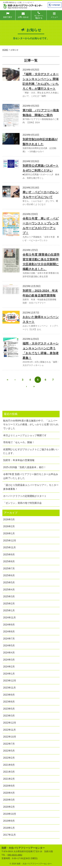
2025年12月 (9, 540)
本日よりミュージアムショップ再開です (24, 435)
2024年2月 (9, 666)
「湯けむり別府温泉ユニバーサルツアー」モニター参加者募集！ (31, 487)
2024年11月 (9, 617)
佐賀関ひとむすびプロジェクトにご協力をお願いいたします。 (31, 451)
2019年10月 (9, 814)
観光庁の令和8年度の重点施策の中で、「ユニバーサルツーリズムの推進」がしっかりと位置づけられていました (31, 424)
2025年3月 (9, 596)
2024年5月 (9, 645)
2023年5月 (9, 708)
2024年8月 (9, 631)
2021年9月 (9, 765)
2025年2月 (9, 603)
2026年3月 (9, 519)
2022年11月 (9, 730)
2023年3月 (9, 715)
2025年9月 (9, 554)
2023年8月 (9, 701)
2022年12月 (9, 722)
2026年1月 (9, 533)
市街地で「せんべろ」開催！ (18, 442)
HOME (5, 50)
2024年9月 (9, 624)
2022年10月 (9, 736)
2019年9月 (9, 821)
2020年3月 (9, 799)
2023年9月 (9, 694)
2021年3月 (9, 771)
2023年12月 (9, 680)
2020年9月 (9, 785)
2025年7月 (9, 568)
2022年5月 (9, 750)
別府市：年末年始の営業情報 (18, 460)
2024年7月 (9, 638)
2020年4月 (9, 793)
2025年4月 (9, 589)
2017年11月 (9, 835)
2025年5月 (9, 582)
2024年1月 (9, 673)
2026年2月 (9, 526)
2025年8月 (9, 561)
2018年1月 (9, 828)
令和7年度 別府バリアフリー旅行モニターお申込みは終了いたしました (30, 476)
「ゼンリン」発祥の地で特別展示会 (22, 503)
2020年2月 (9, 807)
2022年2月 (9, 757)
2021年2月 (9, 779)
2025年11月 (9, 547)
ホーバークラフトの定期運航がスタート (24, 496)
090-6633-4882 (15, 855)
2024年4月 (9, 652)
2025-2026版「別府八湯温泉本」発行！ (24, 467)
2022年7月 (9, 744)
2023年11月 (9, 687)
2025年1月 (9, 610)
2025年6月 (9, 575)
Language (56, 5)
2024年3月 (9, 659)
